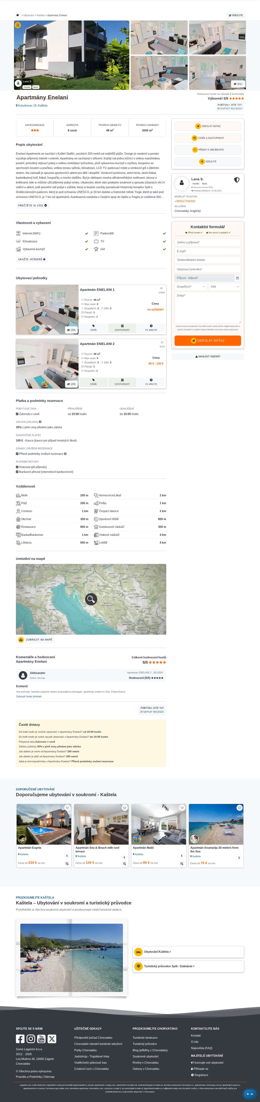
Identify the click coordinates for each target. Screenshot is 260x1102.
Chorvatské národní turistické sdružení (98, 1043)
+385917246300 (185, 201)
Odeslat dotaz (211, 126)
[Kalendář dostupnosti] (67, 863)
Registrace (201, 1075)
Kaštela (41, 15)
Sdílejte (237, 15)
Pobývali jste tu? (230, 107)
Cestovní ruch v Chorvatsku (91, 1068)
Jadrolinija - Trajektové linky (91, 1056)
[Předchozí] (23, 824)
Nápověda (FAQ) (201, 1048)
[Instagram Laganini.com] (31, 1039)
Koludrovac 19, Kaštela (32, 105)
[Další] (65, 824)
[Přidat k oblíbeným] (67, 808)
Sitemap (49, 1076)
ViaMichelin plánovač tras (90, 1062)
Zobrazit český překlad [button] (28, 696)
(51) (239, 84)
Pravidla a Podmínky (29, 1076)
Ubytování (29, 15)
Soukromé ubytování (145, 1056)
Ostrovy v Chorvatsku (146, 1068)
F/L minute (151, 330)
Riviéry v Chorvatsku (146, 1062)
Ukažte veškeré (30, 259)
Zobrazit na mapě (39, 639)
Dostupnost (122, 330)
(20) (73, 330)
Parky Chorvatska (85, 1050)
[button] (91, 599)
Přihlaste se (200, 1068)
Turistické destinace (145, 1037)
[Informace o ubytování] (67, 855)
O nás (194, 1041)
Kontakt (196, 1035)
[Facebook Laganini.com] (20, 1039)
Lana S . (28, 81)
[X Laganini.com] (52, 1039)
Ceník (93, 330)
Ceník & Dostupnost (210, 138)
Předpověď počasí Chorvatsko (93, 1037)
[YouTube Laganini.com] (41, 1039)
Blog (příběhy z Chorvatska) (150, 1050)
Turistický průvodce (145, 1043)
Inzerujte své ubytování (208, 1062)
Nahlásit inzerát (209, 356)
